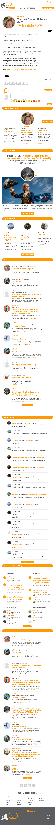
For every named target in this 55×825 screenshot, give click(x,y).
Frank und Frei (8, 131)
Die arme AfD (29, 432)
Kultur (7, 804)
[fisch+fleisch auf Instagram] (29, 785)
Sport (40, 797)
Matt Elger (10, 231)
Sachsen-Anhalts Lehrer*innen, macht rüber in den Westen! (15, 598)
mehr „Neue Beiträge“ (27, 405)
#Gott (25, 128)
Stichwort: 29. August (18, 326)
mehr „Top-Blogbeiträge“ (27, 254)
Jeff (12, 361)
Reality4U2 (14, 449)
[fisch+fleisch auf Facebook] (21, 785)
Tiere (29, 804)
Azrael (13, 374)
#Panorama (40, 232)
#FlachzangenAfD (38, 160)
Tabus (18, 799)
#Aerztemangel (21, 375)
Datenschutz (36, 817)
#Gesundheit (15, 375)
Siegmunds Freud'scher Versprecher (23, 269)
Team (23, 819)
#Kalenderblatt (22, 324)
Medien (41, 799)
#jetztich (7, 631)
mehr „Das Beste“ (27, 625)
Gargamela (14, 278)
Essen (18, 802)
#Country (26, 234)
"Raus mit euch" (17, 281)
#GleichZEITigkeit (30, 324)
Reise (18, 797)
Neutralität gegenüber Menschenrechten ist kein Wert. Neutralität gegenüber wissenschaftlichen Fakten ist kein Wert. (25, 394)
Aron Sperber (15, 335)
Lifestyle (19, 804)
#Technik (14, 390)
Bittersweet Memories (19, 339)
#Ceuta (17, 279)
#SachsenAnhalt (19, 266)
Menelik (13, 265)
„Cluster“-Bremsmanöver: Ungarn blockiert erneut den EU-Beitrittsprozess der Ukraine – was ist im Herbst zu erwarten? (26, 311)
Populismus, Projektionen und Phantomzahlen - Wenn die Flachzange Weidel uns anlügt (27, 157)
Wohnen (30, 802)
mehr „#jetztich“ (27, 778)
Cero (13, 533)
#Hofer (30, 25)
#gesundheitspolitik (23, 292)
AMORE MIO (41, 235)
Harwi (36, 175)
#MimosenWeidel (27, 163)
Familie (19, 800)
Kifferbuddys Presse (16, 748)
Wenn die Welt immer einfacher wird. (24, 352)
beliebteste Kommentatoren (39, 607)
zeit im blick (20, 17)
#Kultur (22, 234)
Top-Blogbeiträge (9, 219)
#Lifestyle (6, 128)
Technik (8, 800)
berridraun (35, 610)
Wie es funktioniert (27, 817)
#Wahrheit (43, 128)
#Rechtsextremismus (24, 279)
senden (49, 104)
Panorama (31, 797)
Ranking (35, 819)
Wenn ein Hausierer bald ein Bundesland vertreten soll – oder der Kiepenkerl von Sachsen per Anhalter (16, 588)
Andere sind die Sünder (42, 131)
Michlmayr (44, 231)
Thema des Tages (9, 151)
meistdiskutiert (36, 573)
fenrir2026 (9, 576)
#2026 (30, 750)
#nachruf (31, 234)
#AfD (17, 292)
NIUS (8, 620)
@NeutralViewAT (16, 305)
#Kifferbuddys (20, 750)
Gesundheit (31, 800)
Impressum (36, 815)
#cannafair (26, 750)
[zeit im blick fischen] (47, 121)
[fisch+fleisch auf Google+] (33, 785)
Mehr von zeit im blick (11, 108)
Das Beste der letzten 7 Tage (13, 566)
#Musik (17, 324)
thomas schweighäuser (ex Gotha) (27, 231)
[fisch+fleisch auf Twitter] (25, 785)
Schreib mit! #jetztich (48, 8)
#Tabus (22, 128)
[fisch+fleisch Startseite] (27, 5)
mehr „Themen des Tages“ (28, 213)
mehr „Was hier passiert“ (27, 562)
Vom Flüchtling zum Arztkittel (21, 378)
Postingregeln (47, 815)
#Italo (44, 232)
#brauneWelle (32, 266)
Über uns (24, 815)
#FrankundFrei (12, 128)
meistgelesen (10, 573)
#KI (17, 390)
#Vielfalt (18, 350)
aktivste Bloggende (11, 607)
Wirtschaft (31, 799)
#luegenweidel (24, 160)
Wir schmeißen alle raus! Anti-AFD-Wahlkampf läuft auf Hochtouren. (26, 295)
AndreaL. (14, 290)
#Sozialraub (10, 232)
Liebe (7, 799)
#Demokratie (14, 234)
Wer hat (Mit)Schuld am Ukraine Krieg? (24, 365)
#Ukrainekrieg (19, 362)
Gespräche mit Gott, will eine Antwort (27, 131)
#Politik (21, 25)
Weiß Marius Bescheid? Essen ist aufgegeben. (10, 238)
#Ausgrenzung (7, 234)
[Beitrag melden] (48, 79)
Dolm (13, 388)
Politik (7, 797)
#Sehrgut (6, 129)
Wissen (7, 802)
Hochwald (14, 322)
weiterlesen (10, 142)
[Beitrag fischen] (48, 90)
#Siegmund (26, 266)
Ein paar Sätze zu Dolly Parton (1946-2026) (27, 238)
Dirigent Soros (29, 440)
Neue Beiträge (8, 260)
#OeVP (38, 25)
